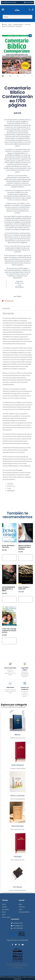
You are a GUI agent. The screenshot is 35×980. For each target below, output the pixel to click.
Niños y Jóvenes (17, 795)
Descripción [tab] (6, 308)
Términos (22, 907)
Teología (17, 856)
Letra (3, 914)
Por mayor (5, 909)
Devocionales (18, 826)
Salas (20, 909)
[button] (3, 9)
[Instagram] (19, 944)
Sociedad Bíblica (24, 912)
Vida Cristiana (17, 765)
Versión (4, 907)
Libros (10, 24)
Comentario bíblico (18, 24)
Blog (20, 904)
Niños (4, 912)
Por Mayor (17, 887)
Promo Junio (6, 917)
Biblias (17, 734)
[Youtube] (22, 944)
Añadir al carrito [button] (7, 558)
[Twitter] (16, 944)
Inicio (5, 24)
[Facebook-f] (12, 944)
